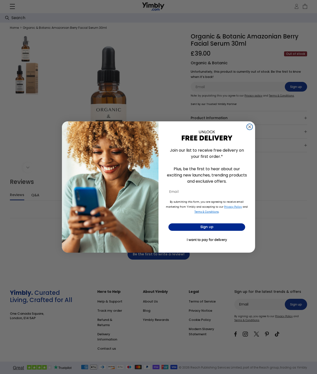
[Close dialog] (250, 127)
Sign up (206, 227)
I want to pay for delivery (207, 240)
